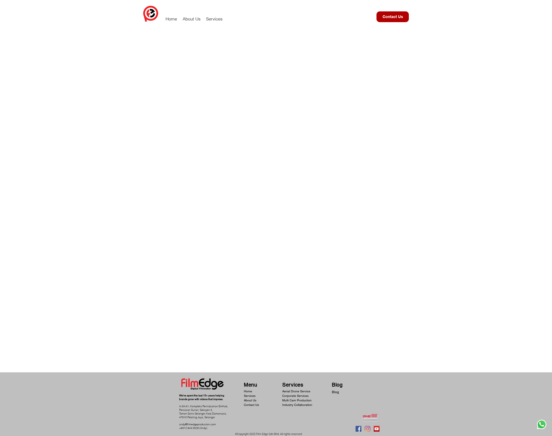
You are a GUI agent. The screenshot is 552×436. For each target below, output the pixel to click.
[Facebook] (358, 429)
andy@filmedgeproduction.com (197, 424)
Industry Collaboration (297, 405)
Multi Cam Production (297, 400)
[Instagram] (367, 429)
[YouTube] (377, 429)
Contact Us (251, 405)
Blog (335, 392)
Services (250, 395)
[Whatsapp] (541, 424)
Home (248, 391)
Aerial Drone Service (296, 391)
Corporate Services (295, 395)
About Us (250, 400)
